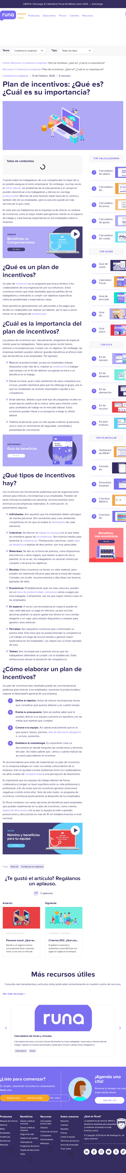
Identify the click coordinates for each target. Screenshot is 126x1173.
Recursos (16, 62)
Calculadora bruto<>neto (45, 1122)
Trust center (66, 1148)
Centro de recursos (49, 1131)
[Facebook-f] (94, 1152)
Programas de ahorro (29, 1146)
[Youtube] (109, 1152)
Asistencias (5, 1141)
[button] (6, 1028)
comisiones (50, 592)
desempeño (58, 522)
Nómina (3, 1125)
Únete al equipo (68, 1137)
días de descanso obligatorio (64, 732)
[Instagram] (101, 1152)
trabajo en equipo (49, 532)
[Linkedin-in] (87, 1152)
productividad (10, 196)
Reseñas (64, 1129)
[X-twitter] (116, 1152)
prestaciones (39, 314)
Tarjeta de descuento (29, 1150)
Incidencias (5, 1137)
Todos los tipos (69, 50)
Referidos (44, 1143)
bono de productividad (30, 592)
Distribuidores (46, 1139)
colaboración (30, 540)
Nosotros (65, 1121)
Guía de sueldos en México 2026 (103, 265)
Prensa (64, 1133)
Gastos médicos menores (27, 1122)
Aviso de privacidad (69, 1144)
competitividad (33, 774)
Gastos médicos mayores (27, 1129)
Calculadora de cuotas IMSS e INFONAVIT (106, 237)
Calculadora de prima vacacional (106, 205)
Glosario (44, 1127)
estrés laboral (13, 188)
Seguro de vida (27, 1134)
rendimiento (60, 366)
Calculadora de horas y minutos (33, 1036)
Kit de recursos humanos (104, 407)
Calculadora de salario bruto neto (106, 172)
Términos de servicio (70, 1141)
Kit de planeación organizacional (107, 391)
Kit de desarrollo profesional (105, 375)
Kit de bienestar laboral (104, 359)
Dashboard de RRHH (105, 452)
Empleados (5, 1133)
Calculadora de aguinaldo (106, 188)
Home (6, 62)
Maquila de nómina (9, 1121)
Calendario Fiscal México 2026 (105, 282)
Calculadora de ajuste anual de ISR (106, 221)
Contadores (45, 1135)
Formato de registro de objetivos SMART (104, 468)
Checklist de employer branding (104, 516)
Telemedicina (26, 1142)
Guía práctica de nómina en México (103, 330)
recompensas (44, 536)
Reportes (4, 1144)
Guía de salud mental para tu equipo (103, 314)
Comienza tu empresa (25, 50)
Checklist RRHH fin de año (104, 500)
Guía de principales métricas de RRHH (105, 298)
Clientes (64, 1125)
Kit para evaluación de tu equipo (105, 423)
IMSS (2, 1129)
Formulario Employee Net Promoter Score (105, 484)
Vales (22, 1154)
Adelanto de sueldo (29, 1138)
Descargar (97, 3)
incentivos (22, 283)
